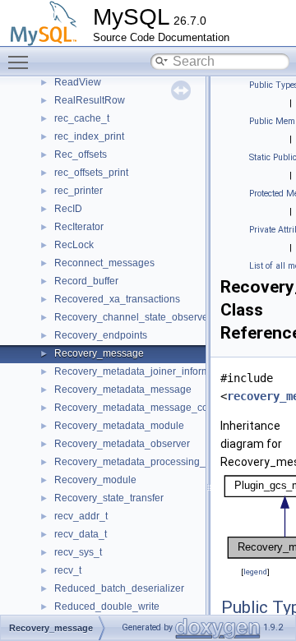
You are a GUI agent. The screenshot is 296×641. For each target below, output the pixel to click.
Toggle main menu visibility (21, 61)
